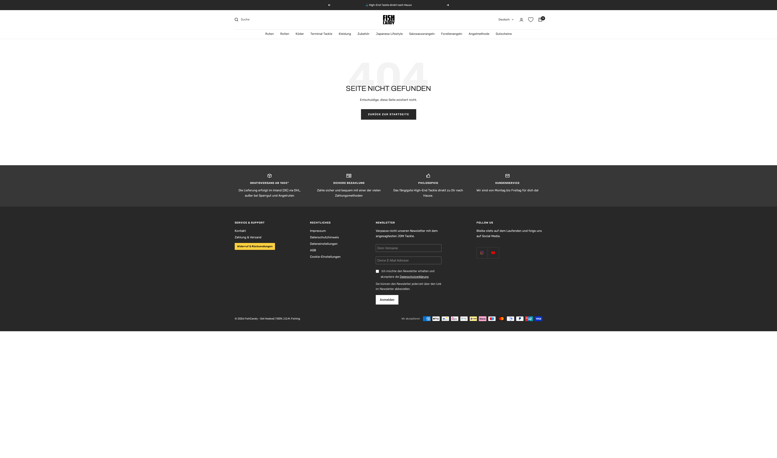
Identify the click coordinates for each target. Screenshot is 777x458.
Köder (300, 34)
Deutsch (504, 19)
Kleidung (345, 34)
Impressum (318, 231)
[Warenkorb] (540, 19)
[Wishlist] (530, 19)
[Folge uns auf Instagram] (482, 252)
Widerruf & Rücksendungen (255, 246)
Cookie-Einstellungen (325, 257)
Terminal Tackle (321, 34)
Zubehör (363, 34)
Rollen (284, 34)
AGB (313, 250)
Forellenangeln (451, 34)
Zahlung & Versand (248, 237)
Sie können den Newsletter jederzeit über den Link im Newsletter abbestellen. (408, 286)
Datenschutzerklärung (414, 277)
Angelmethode (479, 34)
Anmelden (387, 300)
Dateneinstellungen (324, 244)
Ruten (269, 34)
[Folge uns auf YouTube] (493, 252)
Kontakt (240, 231)
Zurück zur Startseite (388, 114)
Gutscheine (504, 34)
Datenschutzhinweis (324, 237)
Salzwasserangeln (422, 34)
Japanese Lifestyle (389, 34)
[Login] (521, 19)
